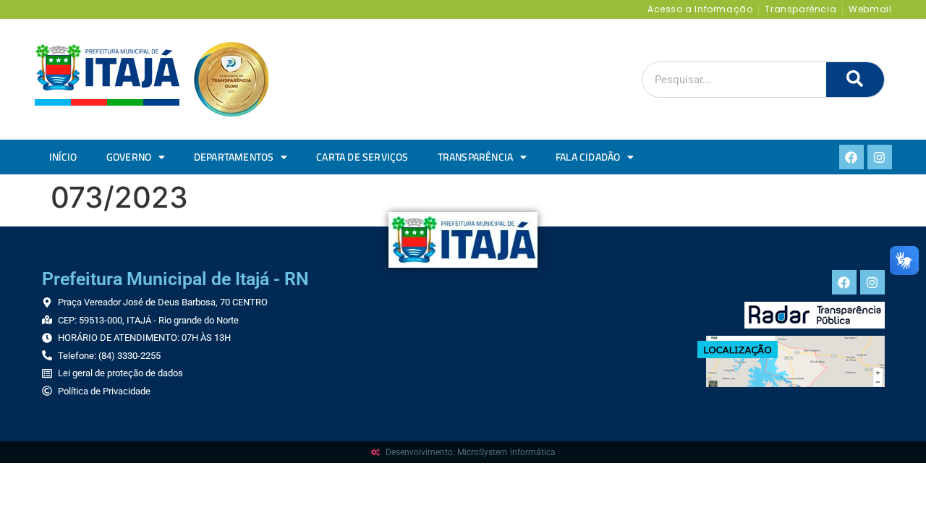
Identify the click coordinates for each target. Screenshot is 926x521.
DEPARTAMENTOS (234, 157)
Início (63, 157)
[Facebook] (851, 157)
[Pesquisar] (855, 79)
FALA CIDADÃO (588, 157)
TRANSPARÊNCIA (476, 157)
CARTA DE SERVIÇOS (362, 157)
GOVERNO (128, 157)
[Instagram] (879, 157)
